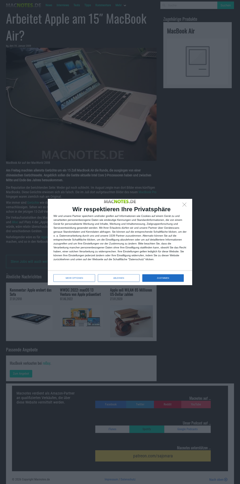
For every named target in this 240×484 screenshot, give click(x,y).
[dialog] (120, 242)
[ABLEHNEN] (185, 206)
